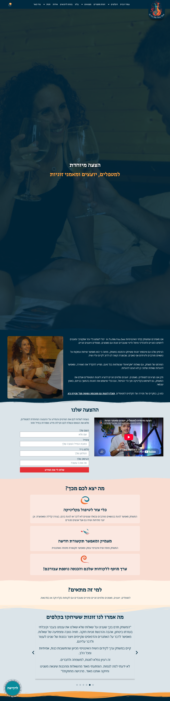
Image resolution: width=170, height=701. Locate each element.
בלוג (77, 4)
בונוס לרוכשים (66, 4)
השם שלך (84, 430)
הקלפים (114, 4)
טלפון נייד (84, 449)
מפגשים (87, 4)
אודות (55, 4)
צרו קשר (37, 4)
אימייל (86, 440)
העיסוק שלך (83, 459)
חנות (48, 4)
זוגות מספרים (99, 4)
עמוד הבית (125, 4)
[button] (33, 652)
